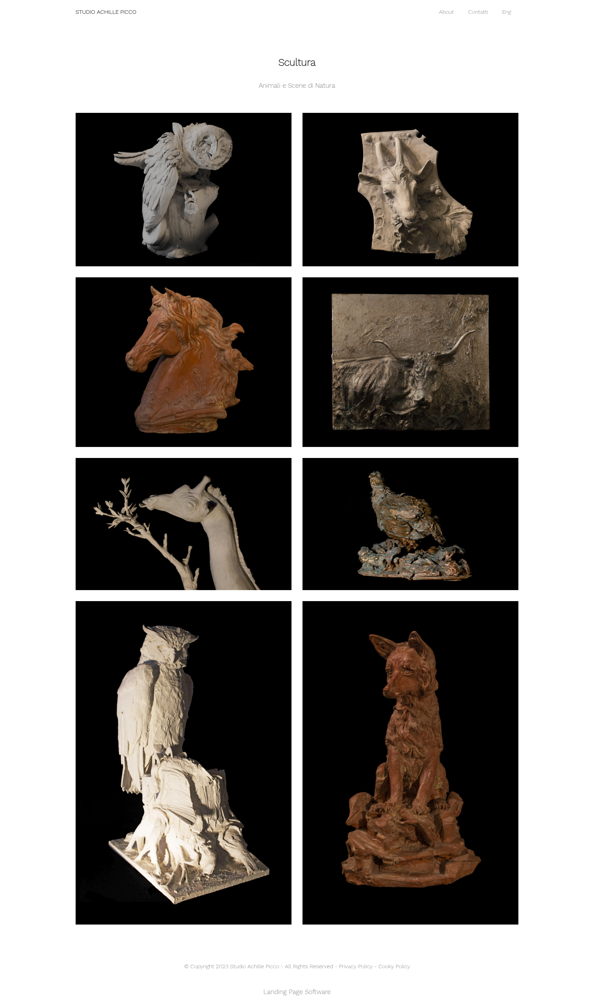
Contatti (478, 12)
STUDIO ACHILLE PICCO (106, 12)
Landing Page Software (297, 992)
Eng (506, 12)
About (446, 12)
